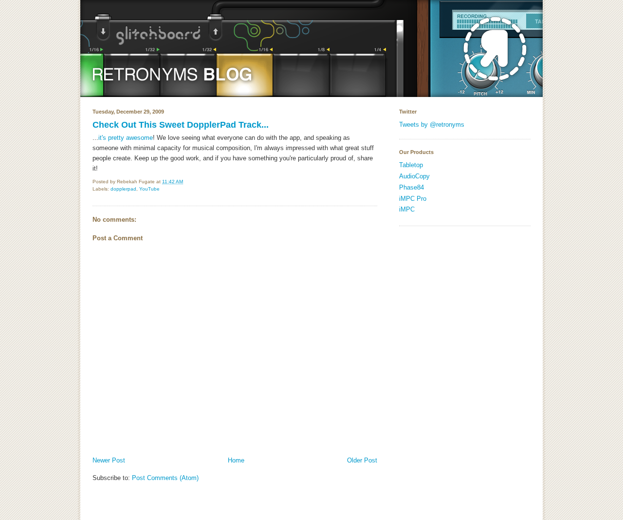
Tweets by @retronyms (431, 124)
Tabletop (411, 165)
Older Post (362, 460)
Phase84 (411, 187)
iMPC (407, 209)
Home (236, 460)
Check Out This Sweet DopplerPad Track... (180, 125)
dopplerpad (123, 189)
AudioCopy (414, 176)
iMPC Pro (412, 198)
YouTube (149, 189)
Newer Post (108, 460)
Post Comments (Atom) (165, 477)
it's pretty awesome (125, 137)
